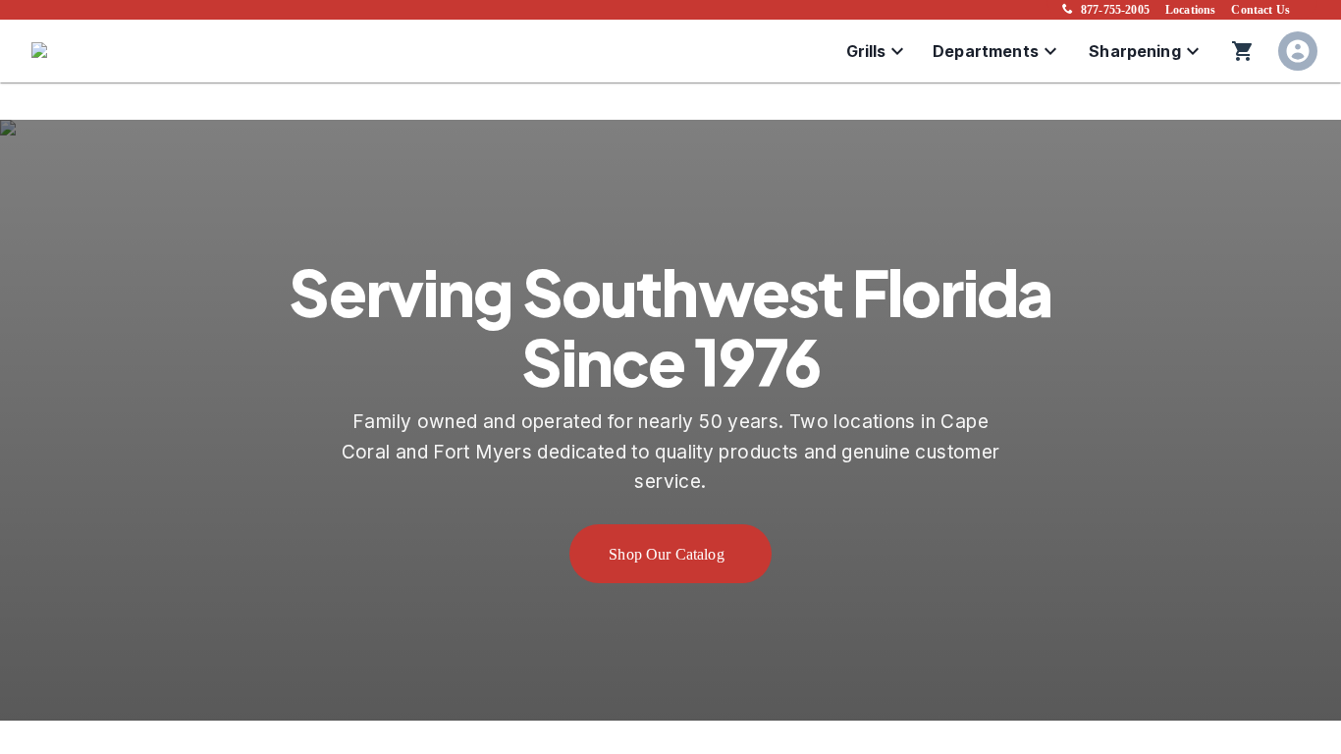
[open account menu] (1297, 51)
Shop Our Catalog (666, 554)
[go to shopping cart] (1242, 51)
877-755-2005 (1115, 10)
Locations (1190, 10)
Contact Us (1260, 10)
